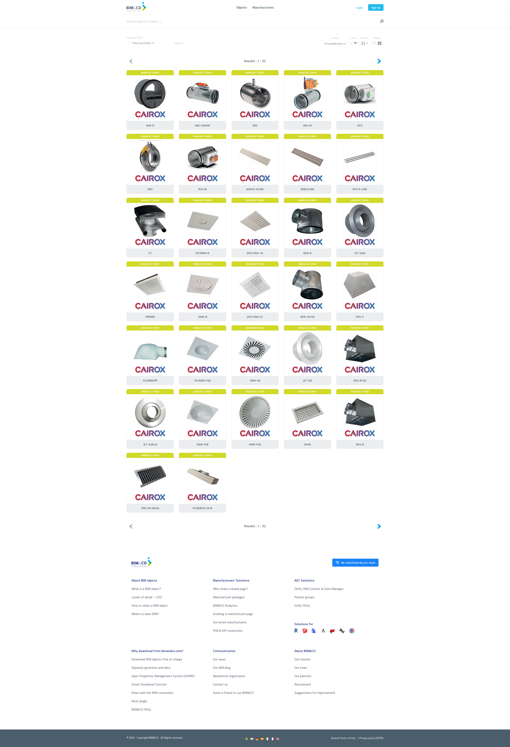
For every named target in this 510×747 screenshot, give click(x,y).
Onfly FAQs (302, 605)
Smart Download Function (149, 684)
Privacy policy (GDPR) (371, 738)
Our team (300, 667)
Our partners (302, 676)
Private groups (304, 597)
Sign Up (376, 7)
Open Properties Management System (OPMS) (162, 676)
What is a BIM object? (146, 588)
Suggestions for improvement (314, 692)
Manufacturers (263, 7)
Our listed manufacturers (230, 622)
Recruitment (302, 684)
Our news (219, 659)
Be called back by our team (358, 562)
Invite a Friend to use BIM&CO (233, 692)
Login (359, 7)
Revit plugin (139, 701)
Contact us (220, 684)
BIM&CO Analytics (225, 605)
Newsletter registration (229, 676)
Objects (241, 7)
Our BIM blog (221, 667)
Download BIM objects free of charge (156, 659)
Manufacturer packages (229, 597)
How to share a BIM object (149, 605)
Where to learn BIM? (145, 613)
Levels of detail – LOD (146, 597)
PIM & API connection (227, 630)
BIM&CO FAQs (141, 709)
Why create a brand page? (230, 588)
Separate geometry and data (150, 667)
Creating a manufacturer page (233, 613)
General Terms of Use (343, 738)
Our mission (302, 659)
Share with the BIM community (152, 692)
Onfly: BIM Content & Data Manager (318, 588)
